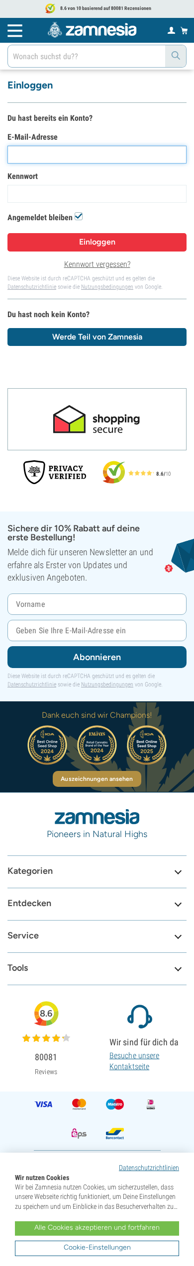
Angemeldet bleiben (40, 217)
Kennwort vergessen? (97, 264)
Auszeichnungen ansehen (97, 778)
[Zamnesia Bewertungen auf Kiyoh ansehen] (114, 472)
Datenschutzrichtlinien (149, 1168)
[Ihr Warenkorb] (184, 30)
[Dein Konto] (171, 30)
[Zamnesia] (92, 29)
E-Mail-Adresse (32, 137)
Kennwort (22, 176)
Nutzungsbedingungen (107, 286)
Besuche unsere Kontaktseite (134, 1061)
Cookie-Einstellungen (97, 1247)
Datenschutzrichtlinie (31, 286)
